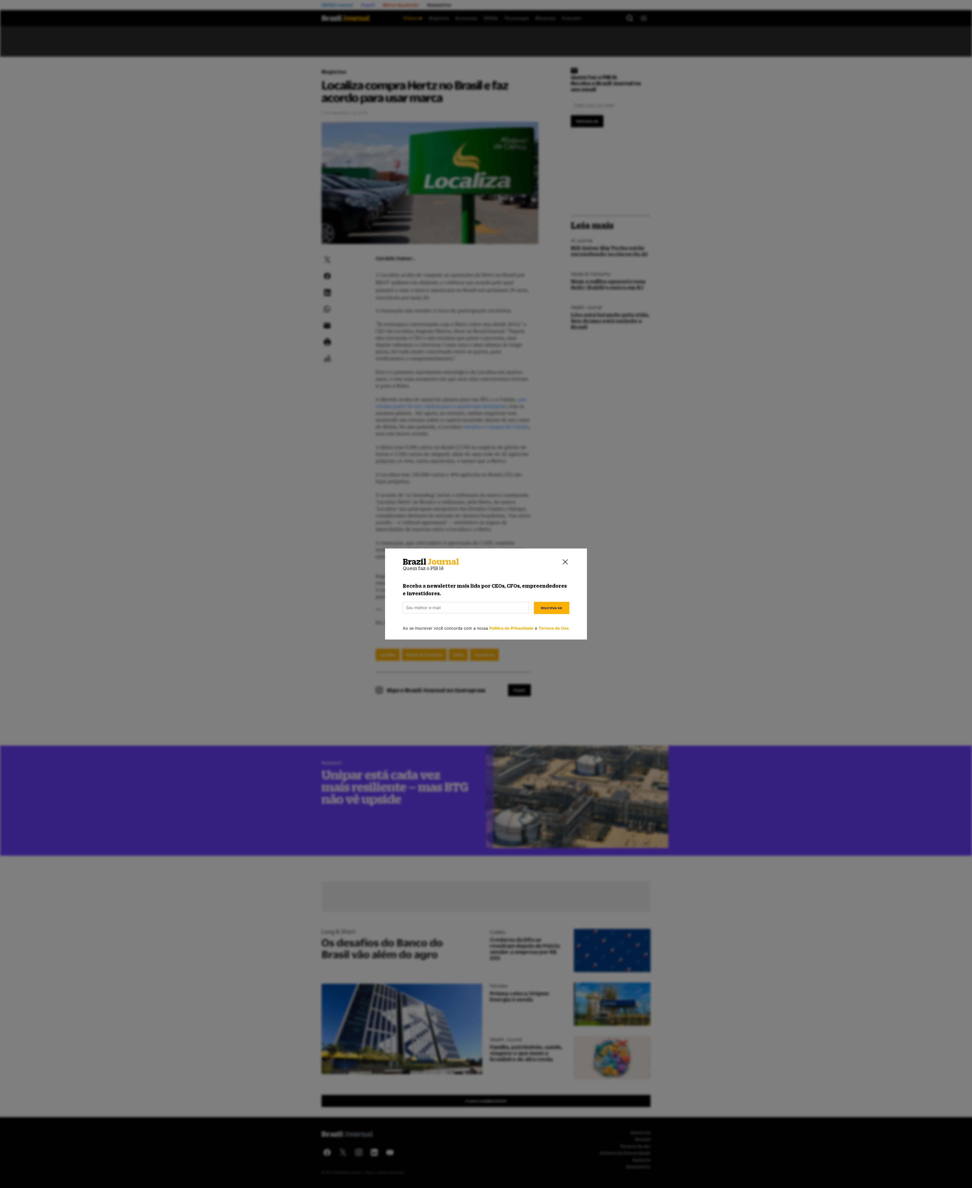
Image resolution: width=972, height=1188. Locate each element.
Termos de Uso (553, 628)
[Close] (565, 562)
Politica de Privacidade (511, 628)
